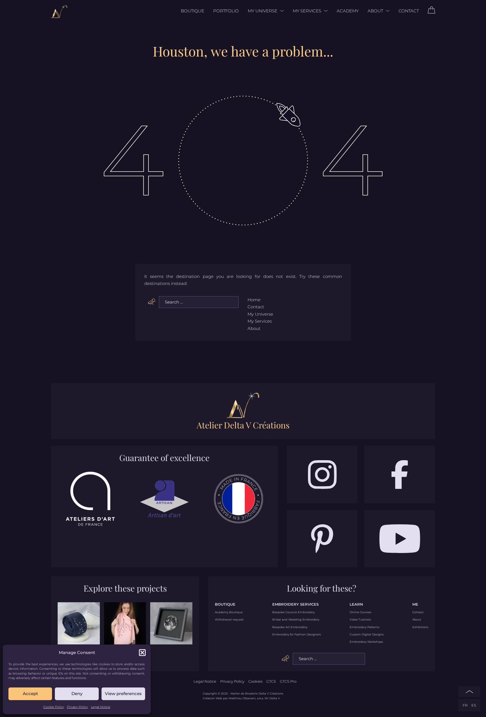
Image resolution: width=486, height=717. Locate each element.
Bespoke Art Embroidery (289, 627)
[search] (151, 301)
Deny (76, 693)
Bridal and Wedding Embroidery (295, 619)
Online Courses (360, 612)
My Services (307, 11)
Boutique (192, 11)
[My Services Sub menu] (324, 11)
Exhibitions (420, 627)
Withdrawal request (229, 619)
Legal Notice (100, 707)
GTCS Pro (288, 681)
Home (254, 299)
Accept (30, 693)
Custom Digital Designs (367, 634)
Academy (348, 11)
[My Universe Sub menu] (280, 11)
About (375, 11)
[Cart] (431, 12)
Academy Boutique (229, 612)
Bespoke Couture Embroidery (293, 612)
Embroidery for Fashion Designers (296, 634)
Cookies (255, 681)
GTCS (271, 681)
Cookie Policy (53, 707)
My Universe (262, 11)
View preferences (123, 693)
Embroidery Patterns (364, 627)
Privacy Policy (77, 707)
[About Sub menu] (386, 11)
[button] (142, 652)
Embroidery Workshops (366, 642)
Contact (409, 11)
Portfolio (226, 11)
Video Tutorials (360, 619)
